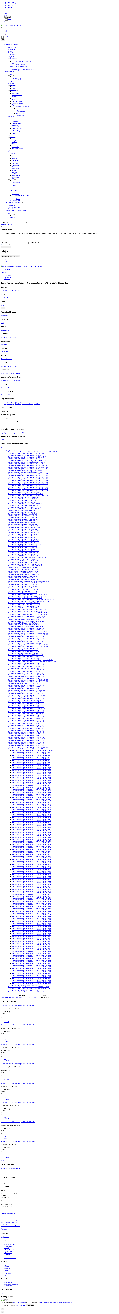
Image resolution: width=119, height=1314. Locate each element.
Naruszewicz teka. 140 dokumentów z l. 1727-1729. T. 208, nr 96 (31, 911)
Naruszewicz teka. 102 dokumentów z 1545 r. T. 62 (23, 554)
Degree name (19, 110)
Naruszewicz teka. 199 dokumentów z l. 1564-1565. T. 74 (25, 574)
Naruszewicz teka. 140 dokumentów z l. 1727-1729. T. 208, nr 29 (31, 799)
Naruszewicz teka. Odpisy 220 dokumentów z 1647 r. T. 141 (26, 685)
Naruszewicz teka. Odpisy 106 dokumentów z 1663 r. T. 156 (26, 710)
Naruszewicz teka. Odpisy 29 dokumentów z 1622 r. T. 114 (25, 641)
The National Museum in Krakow (11, 1221)
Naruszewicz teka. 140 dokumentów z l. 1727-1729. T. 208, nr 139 (31, 982)
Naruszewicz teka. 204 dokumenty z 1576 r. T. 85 (22, 593)
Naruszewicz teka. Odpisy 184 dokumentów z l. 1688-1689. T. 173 (28, 738)
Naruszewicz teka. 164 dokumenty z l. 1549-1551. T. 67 (24, 562)
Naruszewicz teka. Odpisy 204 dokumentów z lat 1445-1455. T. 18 (28, 480)
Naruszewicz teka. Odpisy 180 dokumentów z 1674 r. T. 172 (26, 737)
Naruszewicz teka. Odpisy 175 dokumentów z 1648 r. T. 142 (26, 687)
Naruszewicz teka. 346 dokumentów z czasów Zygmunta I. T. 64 (27, 557)
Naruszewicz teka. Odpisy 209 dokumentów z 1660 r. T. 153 (26, 705)
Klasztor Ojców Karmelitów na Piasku (23, 70)
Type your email (6, 242)
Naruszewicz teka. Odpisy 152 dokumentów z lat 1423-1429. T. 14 (28, 474)
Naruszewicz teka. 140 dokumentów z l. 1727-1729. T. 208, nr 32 (31, 804)
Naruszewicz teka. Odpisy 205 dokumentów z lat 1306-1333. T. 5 (27, 458)
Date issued (15, 127)
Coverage (13, 90)
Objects (10, 214)
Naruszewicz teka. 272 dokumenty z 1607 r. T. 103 (23, 623)
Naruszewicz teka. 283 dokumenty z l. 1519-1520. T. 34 (24, 507)
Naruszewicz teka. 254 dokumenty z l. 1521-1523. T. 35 (24, 509)
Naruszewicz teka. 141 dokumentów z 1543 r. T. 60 (23, 551)
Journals (10, 51)
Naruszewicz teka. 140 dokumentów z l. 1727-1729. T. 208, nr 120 (31, 951)
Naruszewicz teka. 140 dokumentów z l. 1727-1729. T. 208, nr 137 (31, 978)
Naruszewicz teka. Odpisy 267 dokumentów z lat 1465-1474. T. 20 (28, 484)
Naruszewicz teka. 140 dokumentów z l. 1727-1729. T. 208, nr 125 (31, 960)
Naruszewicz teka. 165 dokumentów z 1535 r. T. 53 (23, 539)
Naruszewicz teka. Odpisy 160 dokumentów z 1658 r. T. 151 (26, 702)
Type (9, 135)
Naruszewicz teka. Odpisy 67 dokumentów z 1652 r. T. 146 (25, 693)
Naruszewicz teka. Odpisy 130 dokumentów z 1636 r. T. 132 (26, 670)
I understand (30, 1305)
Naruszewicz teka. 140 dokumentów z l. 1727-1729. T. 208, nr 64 (31, 858)
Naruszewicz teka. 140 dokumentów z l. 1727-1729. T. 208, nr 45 (31, 826)
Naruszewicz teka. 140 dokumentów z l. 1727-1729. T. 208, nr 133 (31, 972)
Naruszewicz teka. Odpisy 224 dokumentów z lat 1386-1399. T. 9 (27, 465)
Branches (13, 58)
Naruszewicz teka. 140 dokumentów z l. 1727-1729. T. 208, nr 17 (31, 779)
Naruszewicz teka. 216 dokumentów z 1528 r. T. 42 (23, 521)
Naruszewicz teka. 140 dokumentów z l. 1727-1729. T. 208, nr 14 (31, 774)
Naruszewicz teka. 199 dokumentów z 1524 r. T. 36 (23, 510)
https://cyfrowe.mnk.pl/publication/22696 (13, 433)
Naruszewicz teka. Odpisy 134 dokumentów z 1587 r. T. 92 (25, 604)
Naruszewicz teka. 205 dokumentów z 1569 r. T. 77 (23, 579)
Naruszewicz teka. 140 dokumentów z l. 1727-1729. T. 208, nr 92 (31, 905)
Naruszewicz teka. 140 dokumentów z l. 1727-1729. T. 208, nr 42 (31, 821)
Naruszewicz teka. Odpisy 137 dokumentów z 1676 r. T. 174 (26, 740)
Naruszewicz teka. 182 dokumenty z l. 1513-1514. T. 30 (24, 500)
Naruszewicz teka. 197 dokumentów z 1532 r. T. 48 (23, 531)
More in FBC (5, 1168)
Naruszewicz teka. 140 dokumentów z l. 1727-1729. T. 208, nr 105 (31, 926)
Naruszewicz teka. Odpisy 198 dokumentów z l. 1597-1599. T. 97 (27, 613)
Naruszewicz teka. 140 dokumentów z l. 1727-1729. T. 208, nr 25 (31, 792)
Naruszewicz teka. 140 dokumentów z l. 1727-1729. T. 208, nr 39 (31, 816)
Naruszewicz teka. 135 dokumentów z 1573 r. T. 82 (23, 588)
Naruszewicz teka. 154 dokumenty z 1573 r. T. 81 (22, 586)
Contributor (11, 83)
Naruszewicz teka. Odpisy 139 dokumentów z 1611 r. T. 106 (26, 628)
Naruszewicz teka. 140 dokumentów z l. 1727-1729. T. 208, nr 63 (31, 856)
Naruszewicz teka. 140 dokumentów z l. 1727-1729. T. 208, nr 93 (31, 906)
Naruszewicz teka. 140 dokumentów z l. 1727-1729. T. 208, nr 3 (31, 755)
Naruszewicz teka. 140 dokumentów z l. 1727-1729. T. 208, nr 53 (31, 839)
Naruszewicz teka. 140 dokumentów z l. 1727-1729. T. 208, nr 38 (31, 814)
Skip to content (8, 5)
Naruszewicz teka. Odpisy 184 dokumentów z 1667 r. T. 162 (26, 720)
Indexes (6, 71)
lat (4, 352)
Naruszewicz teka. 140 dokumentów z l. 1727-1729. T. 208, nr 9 (31, 765)
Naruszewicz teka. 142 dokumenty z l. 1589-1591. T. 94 (24, 608)
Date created (15, 122)
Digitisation (15, 194)
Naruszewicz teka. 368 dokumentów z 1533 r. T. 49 (23, 532)
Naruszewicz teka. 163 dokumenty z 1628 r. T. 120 (23, 650)
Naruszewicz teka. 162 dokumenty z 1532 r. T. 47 (22, 529)
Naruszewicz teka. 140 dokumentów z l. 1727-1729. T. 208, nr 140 (31, 983)
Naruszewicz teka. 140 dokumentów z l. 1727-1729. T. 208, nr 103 (31, 923)
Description (13, 96)
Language (11, 152)
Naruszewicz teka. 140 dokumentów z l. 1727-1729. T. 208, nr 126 (31, 962)
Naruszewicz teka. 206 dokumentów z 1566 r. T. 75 (23, 576)
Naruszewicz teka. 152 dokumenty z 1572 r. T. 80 (22, 584)
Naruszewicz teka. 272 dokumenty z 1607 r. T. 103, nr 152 (18, 1083)
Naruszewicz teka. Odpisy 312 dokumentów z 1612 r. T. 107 (26, 629)
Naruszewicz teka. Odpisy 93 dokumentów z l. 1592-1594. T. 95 (27, 609)
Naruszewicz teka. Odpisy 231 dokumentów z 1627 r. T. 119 (26, 648)
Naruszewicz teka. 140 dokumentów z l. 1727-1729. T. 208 (25, 749)
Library (14, 63)
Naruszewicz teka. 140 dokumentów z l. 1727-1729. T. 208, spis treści (32, 750)
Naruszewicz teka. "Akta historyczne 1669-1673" (22, 985)
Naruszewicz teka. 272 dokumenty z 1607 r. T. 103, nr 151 (18, 1102)
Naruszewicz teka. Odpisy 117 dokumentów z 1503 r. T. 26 (25, 494)
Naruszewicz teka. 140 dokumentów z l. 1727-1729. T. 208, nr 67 (31, 863)
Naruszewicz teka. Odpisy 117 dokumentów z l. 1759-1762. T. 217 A (28, 987)
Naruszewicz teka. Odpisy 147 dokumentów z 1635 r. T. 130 (26, 666)
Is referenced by (16, 168)
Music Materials (13, 53)
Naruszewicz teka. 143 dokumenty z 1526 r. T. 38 (22, 514)
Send (8, 247)
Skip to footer (8, 7)
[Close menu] (1, 27)
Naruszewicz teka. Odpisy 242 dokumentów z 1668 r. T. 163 (26, 722)
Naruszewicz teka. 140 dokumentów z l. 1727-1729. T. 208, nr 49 (31, 832)
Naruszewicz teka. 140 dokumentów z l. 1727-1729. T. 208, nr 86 (31, 894)
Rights (12, 179)
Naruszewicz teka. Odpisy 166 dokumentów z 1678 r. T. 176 (26, 744)
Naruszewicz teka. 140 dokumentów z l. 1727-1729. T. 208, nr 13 (31, 772)
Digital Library (9, 402)
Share (9, 19)
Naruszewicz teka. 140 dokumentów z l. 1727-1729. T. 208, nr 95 (31, 910)
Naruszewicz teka (9, 450)
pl (6, 13)
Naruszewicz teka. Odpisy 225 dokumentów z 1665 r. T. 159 (26, 715)
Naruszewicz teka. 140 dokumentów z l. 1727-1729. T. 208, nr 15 (31, 775)
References (15, 167)
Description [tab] (7, 275)
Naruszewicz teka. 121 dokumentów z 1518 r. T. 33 (23, 505)
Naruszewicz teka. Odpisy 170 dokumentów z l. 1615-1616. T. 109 (28, 633)
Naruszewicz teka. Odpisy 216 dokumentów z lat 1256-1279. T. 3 (27, 455)
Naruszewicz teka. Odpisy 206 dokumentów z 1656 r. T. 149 (26, 698)
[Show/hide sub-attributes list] (9, 75)
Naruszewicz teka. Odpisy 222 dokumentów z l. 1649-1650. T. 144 (28, 690)
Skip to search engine (10, 4)
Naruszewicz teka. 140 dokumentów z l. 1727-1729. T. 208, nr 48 (31, 831)
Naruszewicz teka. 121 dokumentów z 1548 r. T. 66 (23, 561)
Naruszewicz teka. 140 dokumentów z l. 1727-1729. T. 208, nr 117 (31, 946)
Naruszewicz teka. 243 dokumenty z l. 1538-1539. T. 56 (24, 544)
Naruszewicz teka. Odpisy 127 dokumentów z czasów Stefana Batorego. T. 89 (31, 599)
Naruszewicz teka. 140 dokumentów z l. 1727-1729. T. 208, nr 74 (31, 874)
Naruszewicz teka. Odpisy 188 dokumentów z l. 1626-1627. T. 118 (28, 646)
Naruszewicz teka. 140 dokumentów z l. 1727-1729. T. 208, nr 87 (31, 896)
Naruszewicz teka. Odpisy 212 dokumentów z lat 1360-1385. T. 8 (27, 463)
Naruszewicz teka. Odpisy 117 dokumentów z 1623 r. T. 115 (26, 643)
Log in (3, 1293)
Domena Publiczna (6, 359)
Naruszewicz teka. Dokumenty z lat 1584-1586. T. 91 (24, 603)
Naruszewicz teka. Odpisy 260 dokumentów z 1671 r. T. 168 (26, 730)
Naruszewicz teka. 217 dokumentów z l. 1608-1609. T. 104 (25, 624)
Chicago (3, 1183)
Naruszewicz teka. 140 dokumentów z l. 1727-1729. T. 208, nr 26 (31, 794)
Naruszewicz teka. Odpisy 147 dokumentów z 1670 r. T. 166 (26, 727)
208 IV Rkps (4, 344)
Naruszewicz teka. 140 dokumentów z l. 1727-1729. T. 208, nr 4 (31, 757)
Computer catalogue (14, 200)
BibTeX (6, 261)
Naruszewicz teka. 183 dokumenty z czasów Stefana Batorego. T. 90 (28, 601)
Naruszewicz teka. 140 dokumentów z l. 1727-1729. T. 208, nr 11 (31, 769)
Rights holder (14, 185)
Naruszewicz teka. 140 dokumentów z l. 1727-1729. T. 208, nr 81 (31, 886)
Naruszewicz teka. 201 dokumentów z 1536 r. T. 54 (23, 541)
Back (2, 39)
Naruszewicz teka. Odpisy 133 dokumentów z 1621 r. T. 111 (26, 636)
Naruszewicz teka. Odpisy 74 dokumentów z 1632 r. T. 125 (25, 658)
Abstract (14, 100)
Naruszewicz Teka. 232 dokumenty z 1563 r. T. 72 (23, 571)
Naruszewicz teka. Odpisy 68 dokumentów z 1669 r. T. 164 (25, 723)
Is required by (16, 175)
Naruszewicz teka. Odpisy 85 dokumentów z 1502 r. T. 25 (25, 492)
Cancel (3, 247)
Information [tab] (7, 277)
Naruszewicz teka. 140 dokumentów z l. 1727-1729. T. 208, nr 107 (31, 930)
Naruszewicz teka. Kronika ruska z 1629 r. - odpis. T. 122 (25, 653)
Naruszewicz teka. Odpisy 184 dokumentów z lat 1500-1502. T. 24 (28, 490)
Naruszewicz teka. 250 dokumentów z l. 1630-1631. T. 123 (25, 655)
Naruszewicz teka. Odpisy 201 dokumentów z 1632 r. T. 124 (26, 656)
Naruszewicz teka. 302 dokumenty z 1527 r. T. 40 (22, 517)
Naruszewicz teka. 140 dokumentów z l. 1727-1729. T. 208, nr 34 (31, 807)
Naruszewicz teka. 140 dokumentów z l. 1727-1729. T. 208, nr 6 (31, 760)
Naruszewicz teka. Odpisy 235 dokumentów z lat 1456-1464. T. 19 (28, 482)
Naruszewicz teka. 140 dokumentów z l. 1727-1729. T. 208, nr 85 (31, 893)
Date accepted (16, 125)
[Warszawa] (4, 315)
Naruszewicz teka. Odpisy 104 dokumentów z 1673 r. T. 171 (26, 735)
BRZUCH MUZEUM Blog (9, 1222)
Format (12, 137)
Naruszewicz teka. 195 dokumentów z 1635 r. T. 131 (23, 668)
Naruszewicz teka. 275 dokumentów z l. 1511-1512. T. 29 (25, 499)
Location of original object (21, 195)
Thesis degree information (21, 106)
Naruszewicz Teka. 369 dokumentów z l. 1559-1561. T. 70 (25, 567)
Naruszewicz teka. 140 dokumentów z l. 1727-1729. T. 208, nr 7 (31, 762)
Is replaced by (16, 172)
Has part (14, 157)
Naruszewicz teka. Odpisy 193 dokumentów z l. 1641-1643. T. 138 (28, 680)
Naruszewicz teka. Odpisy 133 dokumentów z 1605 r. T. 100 (26, 618)
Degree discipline (21, 113)
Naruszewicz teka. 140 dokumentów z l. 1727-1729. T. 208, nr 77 (31, 879)
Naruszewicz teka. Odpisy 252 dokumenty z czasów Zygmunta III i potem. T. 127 (32, 661)
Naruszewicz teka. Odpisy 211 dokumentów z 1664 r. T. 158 (26, 713)
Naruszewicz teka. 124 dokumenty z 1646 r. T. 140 (23, 683)
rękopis (3, 305)
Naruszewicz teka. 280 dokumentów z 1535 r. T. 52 (23, 537)
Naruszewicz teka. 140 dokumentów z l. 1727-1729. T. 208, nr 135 (31, 975)
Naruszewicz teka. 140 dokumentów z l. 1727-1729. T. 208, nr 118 (31, 948)
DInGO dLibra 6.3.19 (19, 1302)
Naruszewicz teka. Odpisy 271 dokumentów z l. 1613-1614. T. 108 (28, 631)
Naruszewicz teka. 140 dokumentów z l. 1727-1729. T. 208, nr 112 (31, 938)
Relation (12, 153)
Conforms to (15, 177)
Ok (2, 1309)
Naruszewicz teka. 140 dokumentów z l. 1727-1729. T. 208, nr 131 (31, 970)
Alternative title (16, 78)
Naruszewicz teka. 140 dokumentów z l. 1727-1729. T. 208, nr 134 (31, 973)
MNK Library (5, 1224)
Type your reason (34, 242)
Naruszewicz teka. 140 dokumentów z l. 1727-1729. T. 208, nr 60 (31, 851)
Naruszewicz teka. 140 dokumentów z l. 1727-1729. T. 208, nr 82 (31, 888)
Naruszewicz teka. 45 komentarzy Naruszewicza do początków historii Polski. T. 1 (32, 452)
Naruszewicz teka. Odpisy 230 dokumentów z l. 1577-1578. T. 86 (27, 594)
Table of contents (17, 101)
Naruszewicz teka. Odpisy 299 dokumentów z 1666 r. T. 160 (26, 717)
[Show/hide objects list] (9, 58)
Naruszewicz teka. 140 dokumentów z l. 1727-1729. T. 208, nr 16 (31, 777)
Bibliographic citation (18, 148)
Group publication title (18, 80)
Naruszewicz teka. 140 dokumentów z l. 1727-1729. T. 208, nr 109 (31, 933)
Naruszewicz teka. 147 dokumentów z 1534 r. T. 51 (23, 536)
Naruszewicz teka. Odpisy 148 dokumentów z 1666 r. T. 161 (26, 718)
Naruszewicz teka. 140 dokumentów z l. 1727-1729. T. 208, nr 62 (31, 854)
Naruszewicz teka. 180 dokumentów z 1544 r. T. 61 (23, 552)
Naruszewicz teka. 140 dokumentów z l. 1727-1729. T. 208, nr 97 (31, 913)
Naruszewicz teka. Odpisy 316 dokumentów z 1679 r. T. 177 (26, 992)
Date (11, 118)
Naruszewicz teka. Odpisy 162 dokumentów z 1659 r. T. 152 (26, 703)
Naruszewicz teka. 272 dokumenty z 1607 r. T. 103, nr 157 (18, 1141)
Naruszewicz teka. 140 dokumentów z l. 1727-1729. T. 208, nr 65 (31, 859)
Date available (16, 132)
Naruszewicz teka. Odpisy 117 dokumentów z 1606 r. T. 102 (26, 621)
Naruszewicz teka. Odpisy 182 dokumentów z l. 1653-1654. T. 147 (28, 695)
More (2, 1160)
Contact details (8, 1286)
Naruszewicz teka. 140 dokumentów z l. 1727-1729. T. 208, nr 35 (31, 809)
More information (21, 1305)
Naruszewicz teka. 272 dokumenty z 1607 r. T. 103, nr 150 (18, 1122)
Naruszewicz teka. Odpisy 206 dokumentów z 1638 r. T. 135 (26, 675)
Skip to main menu (10, 2)
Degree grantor (20, 115)
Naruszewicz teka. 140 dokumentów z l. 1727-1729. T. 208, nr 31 (31, 802)
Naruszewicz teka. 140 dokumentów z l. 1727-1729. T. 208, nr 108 (31, 931)
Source (10, 150)
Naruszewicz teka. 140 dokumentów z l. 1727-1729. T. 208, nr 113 (31, 940)
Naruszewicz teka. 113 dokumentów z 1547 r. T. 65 (23, 559)
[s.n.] (2, 323)
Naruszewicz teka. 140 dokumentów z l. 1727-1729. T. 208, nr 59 (31, 849)
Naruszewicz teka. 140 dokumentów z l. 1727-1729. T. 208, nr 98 (31, 915)
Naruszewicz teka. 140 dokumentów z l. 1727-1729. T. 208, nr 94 (31, 908)
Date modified (16, 130)
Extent (14, 140)
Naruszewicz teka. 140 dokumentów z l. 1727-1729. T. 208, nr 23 (31, 789)
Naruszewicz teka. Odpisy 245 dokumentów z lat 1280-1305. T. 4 (27, 457)
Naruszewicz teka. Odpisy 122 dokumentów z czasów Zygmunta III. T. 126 (30, 660)
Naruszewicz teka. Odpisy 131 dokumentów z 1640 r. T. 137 (26, 678)
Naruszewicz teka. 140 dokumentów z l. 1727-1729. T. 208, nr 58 (31, 847)
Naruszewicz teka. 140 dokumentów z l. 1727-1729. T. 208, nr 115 (31, 943)
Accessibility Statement (15, 207)
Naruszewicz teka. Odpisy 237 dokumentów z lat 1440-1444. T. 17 (28, 479)
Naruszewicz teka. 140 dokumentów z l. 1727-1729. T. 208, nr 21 (31, 785)
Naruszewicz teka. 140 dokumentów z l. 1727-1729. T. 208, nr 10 (31, 767)
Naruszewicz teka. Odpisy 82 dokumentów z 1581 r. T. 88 (25, 598)
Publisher (11, 116)
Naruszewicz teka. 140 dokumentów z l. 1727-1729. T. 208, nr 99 (31, 916)
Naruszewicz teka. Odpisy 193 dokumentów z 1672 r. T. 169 (26, 732)
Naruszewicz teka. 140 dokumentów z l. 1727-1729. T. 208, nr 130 (31, 968)
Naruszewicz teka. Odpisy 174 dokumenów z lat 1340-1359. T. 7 (27, 462)
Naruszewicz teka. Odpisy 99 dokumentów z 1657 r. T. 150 (25, 700)
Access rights (16, 182)
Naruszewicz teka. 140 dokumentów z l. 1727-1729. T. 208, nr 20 (31, 784)
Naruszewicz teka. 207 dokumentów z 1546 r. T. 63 (23, 556)
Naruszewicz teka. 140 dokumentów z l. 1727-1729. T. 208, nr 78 (31, 881)
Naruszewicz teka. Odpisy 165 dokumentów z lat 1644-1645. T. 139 (28, 681)
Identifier (13, 143)
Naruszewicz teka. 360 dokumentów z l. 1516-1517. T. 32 (25, 504)
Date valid (15, 133)
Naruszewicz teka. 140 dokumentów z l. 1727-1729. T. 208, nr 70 (31, 868)
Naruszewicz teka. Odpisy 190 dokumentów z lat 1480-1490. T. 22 (28, 487)
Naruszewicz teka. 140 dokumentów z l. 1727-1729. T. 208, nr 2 (31, 754)
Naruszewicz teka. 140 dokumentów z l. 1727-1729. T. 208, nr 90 (31, 901)
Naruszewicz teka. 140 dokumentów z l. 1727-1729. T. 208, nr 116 (31, 945)
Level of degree (20, 111)
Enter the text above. (15, 245)
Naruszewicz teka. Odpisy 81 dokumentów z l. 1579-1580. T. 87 (27, 596)
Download (4, 272)
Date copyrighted (17, 128)
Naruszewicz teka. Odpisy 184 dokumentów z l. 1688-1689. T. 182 (28, 747)
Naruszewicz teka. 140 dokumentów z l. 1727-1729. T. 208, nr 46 (31, 827)
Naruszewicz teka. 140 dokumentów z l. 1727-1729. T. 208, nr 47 (31, 829)
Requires (14, 173)
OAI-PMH (4, 447)
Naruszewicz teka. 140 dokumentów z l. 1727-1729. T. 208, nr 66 (31, 861)
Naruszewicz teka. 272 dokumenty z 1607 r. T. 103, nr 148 (18, 1005)
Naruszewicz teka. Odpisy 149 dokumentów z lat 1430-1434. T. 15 (28, 475)
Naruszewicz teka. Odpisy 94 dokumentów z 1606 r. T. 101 (25, 619)
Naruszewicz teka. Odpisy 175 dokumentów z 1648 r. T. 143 (26, 688)
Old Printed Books (13, 48)
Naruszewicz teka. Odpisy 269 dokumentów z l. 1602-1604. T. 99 (27, 616)
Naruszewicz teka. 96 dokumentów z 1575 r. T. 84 (23, 591)
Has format (15, 163)
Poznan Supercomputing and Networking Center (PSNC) (55, 1302)
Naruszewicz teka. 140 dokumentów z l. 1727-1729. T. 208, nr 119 (31, 950)
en (5, 13)
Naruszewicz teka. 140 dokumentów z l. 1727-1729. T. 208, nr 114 (31, 941)
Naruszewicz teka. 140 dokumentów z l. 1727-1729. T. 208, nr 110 (31, 935)
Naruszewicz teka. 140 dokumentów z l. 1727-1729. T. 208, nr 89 (31, 899)
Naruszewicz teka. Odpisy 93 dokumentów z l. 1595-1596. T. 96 (27, 611)
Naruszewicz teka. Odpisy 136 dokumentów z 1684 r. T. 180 (26, 745)
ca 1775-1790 (5, 298)
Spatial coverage (17, 93)
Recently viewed (11, 210)
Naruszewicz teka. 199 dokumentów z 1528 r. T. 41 (23, 519)
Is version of (15, 162)
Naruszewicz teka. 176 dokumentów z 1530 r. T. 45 (23, 526)
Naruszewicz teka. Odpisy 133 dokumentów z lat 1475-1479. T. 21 (28, 485)
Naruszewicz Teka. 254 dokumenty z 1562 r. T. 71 (23, 569)
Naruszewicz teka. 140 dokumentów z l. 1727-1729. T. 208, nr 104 (31, 925)
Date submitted (16, 123)
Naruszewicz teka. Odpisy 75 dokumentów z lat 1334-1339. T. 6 (27, 460)
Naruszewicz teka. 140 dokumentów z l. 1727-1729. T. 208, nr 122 (31, 955)
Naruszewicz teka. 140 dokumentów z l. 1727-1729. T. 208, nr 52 (31, 837)
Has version (15, 160)
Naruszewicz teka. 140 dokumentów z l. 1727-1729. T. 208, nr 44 (31, 824)
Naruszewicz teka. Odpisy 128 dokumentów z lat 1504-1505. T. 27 (28, 495)
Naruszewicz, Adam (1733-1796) (10, 290)
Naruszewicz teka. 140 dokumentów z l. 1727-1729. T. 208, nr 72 (31, 871)
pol (2, 352)
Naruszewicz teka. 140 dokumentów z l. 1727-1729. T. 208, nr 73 (31, 873)
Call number (15, 147)
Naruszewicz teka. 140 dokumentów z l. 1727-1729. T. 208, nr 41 (31, 819)
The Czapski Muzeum (18, 64)
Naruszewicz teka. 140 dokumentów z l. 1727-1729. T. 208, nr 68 (31, 864)
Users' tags (15, 88)
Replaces (14, 170)
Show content (8, 269)
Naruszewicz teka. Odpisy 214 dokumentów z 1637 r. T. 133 (26, 671)
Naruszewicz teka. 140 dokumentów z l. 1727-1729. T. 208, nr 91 (31, 903)
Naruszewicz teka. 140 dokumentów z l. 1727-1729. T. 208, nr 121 (31, 953)
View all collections (10, 1258)
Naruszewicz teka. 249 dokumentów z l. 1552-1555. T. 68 (25, 564)
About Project (8, 202)
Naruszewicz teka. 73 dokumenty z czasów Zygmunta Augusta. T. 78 (28, 581)
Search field (4, 222)
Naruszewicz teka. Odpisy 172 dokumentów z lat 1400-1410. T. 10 (28, 467)
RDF (2, 440)
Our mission (11, 205)
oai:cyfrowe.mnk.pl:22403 (8, 337)
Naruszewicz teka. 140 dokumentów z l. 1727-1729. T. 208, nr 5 (31, 759)
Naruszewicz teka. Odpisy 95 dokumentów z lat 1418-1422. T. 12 (27, 470)
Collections (7, 44)
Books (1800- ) (12, 49)
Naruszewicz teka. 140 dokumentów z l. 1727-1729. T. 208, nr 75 (31, 876)
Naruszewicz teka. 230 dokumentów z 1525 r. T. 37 (23, 512)
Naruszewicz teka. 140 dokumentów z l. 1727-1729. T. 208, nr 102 (31, 921)
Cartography (12, 54)
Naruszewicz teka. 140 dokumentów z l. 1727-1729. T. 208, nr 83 (31, 889)
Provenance (13, 190)
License (14, 184)
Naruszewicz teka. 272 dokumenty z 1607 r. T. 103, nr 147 (18, 1025)
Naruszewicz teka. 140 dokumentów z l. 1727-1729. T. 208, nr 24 (31, 790)
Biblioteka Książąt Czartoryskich (10, 380)
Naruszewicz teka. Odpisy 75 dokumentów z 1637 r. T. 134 (25, 673)
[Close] (1, 226)
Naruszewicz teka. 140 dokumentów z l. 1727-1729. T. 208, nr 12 (31, 770)
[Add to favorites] (1, 1054)
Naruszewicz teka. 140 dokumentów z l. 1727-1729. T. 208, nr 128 (31, 965)
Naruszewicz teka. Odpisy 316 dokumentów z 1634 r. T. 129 (26, 665)
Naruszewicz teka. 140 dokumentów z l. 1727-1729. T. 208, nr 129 (31, 967)
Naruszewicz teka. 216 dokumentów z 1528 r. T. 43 (23, 522)
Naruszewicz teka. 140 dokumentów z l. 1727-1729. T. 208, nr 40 (31, 817)
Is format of (15, 165)
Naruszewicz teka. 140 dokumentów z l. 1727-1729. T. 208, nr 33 (31, 806)
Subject (12, 85)
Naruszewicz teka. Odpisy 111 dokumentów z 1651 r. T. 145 (26, 692)
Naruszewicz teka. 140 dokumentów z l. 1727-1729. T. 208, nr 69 (31, 866)
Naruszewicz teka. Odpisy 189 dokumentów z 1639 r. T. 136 (26, 676)
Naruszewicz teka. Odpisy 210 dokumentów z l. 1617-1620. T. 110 (28, 635)
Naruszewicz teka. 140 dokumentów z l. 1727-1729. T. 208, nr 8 (31, 764)
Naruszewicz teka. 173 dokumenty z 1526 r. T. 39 (22, 515)
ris (5, 259)
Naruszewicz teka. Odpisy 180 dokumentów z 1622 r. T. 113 (26, 640)
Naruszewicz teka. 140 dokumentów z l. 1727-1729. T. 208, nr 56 (31, 844)
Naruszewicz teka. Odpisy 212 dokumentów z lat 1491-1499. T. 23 (28, 489)
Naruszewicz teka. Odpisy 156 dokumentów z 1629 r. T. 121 (26, 651)
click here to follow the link (9, 366)
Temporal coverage (17, 95)
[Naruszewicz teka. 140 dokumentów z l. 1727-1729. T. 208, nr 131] (21, 266)
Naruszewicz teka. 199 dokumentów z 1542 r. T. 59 (23, 549)
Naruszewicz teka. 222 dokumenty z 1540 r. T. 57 (22, 546)
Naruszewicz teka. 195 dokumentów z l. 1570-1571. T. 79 (25, 583)
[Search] (26, 222)
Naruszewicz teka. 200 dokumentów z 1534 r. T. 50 (23, 534)
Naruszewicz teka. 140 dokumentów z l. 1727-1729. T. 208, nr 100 (31, 918)
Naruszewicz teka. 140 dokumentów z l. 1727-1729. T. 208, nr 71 (31, 869)
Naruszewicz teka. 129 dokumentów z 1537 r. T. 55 (23, 542)
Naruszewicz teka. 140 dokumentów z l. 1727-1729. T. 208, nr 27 (31, 796)
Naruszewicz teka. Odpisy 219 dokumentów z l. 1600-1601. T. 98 (27, 614)
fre (7, 352)
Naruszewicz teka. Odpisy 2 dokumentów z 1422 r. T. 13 (25, 472)
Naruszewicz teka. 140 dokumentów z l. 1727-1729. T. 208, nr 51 (31, 836)
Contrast (7, 17)
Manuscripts (11, 56)
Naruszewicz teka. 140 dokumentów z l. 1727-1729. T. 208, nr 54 (31, 841)
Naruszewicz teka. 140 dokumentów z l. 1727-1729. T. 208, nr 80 (31, 884)
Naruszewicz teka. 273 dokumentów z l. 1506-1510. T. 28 (25, 497)
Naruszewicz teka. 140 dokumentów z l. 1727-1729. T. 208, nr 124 (31, 958)
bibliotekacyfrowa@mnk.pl (9, 1213)
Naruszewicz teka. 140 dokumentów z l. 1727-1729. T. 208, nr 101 (31, 920)
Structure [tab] (7, 279)
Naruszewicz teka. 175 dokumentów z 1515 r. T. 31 (23, 502)
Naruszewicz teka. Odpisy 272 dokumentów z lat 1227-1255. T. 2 (27, 453)
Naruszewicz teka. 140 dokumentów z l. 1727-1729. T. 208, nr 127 (31, 963)
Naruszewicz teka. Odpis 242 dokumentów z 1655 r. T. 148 (25, 697)
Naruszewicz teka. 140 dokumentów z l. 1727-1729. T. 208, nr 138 (31, 980)
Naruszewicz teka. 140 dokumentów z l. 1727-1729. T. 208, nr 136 (31, 977)
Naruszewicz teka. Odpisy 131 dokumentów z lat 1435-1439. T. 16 (28, 477)
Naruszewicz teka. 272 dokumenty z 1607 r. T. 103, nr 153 (18, 1064)
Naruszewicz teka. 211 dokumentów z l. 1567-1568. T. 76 (25, 578)
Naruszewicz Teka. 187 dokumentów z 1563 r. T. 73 (23, 572)
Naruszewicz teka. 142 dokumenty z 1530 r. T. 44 (22, 524)
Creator (10, 81)
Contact (14, 189)
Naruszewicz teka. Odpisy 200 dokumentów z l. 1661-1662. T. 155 (28, 708)
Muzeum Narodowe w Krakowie (10, 373)
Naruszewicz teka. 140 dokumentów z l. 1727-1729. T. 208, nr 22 (31, 787)
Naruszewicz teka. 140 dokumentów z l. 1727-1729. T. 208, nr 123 (31, 956)
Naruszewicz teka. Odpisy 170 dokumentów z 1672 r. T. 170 (26, 733)
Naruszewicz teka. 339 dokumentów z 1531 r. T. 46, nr (24, 527)
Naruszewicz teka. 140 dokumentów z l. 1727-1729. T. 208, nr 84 (31, 891)
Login (6, 22)
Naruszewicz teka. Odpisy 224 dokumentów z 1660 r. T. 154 (26, 707)
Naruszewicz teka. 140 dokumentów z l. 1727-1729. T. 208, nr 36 (31, 811)
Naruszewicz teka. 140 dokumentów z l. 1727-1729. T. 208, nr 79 (31, 883)
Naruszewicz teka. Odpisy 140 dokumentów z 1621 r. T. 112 (26, 638)
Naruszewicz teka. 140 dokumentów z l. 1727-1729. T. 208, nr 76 (31, 878)
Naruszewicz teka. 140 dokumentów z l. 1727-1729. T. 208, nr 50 (31, 834)
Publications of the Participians (19, 66)
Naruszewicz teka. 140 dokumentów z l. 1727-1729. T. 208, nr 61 (31, 853)
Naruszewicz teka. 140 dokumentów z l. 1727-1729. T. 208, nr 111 (31, 936)
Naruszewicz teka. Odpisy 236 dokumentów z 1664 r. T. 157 (26, 712)
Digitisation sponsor (18, 105)
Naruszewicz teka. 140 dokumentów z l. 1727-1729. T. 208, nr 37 (31, 812)
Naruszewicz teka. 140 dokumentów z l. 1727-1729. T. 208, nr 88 (31, 898)
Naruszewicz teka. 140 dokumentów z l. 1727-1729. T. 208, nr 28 (31, 797)
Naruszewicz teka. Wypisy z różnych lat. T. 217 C (23, 990)
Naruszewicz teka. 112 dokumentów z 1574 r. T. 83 (23, 589)
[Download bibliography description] (1, 1017)
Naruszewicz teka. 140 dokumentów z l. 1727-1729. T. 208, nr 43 (31, 822)
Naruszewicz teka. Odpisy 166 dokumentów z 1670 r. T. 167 (26, 728)
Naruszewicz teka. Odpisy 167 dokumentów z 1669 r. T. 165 (26, 725)
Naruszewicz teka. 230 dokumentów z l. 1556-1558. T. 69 (25, 566)
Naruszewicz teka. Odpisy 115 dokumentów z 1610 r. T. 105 (26, 626)
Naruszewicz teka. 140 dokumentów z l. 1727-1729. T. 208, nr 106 (31, 928)
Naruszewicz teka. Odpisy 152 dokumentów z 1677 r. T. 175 (26, 742)
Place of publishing (17, 103)
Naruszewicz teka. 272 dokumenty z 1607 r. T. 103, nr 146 (18, 1044)
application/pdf (5, 330)
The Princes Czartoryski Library (21, 61)
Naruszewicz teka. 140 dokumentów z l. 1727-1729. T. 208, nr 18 (31, 780)
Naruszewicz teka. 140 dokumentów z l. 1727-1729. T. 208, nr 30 (31, 801)
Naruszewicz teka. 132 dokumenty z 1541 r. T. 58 (22, 547)
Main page (5, 1237)
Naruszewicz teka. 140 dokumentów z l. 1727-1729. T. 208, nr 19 (31, 782)
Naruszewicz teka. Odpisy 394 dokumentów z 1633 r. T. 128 (26, 663)
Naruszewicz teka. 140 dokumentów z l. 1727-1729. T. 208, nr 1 (31, 752)
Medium (14, 142)
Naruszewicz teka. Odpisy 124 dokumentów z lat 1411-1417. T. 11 (28, 469)
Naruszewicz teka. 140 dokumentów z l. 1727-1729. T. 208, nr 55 (31, 842)
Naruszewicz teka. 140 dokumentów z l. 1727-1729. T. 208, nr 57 (31, 846)
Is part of (14, 158)
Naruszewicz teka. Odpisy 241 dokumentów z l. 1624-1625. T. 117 (28, 645)
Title (11, 75)
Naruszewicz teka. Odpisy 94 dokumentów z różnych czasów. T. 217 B (29, 988)
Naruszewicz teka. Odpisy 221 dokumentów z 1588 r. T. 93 (25, 606)
